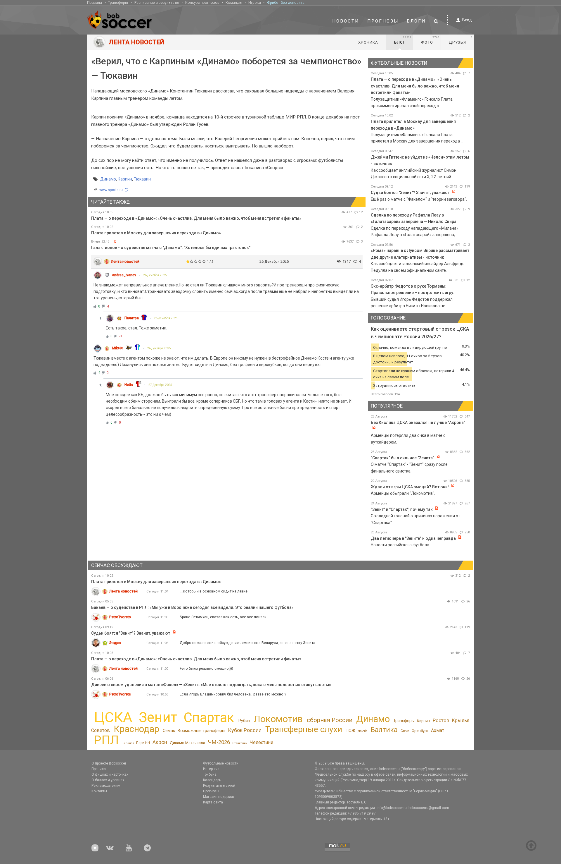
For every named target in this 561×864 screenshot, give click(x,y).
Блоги (416, 21)
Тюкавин (142, 179)
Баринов (128, 743)
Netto (128, 385)
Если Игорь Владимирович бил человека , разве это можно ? (233, 694)
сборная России (329, 720)
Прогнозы (383, 21)
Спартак (208, 717)
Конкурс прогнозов (202, 2)
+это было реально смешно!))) (206, 668)
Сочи (405, 731)
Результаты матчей (219, 786)
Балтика (384, 730)
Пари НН (143, 743)
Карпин (125, 179)
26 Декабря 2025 (155, 275)
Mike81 (118, 348)
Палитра (131, 318)
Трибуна (210, 774)
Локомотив (278, 718)
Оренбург (420, 731)
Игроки (254, 2)
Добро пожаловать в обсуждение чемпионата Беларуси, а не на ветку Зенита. (248, 642)
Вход (467, 20)
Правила (94, 2)
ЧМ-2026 (219, 742)
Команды (234, 2)
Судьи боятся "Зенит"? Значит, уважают (410, 192)
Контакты (99, 791)
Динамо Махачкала (187, 743)
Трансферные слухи (303, 729)
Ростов (441, 720)
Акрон (160, 742)
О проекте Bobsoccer (108, 763)
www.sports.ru (111, 190)
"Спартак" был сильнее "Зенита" (402, 458)
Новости (345, 21)
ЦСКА (113, 717)
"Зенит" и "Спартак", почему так (402, 509)
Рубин (244, 720)
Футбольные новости (220, 763)
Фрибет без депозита (285, 2)
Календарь (212, 780)
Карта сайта (213, 802)
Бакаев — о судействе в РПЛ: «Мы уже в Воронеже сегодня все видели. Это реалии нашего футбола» (192, 607)
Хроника (368, 42)
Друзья (460, 40)
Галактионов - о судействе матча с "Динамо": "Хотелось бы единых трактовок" (170, 247)
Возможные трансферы (201, 730)
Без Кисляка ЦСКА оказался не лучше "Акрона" (418, 422)
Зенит (158, 717)
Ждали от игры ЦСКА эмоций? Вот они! (410, 487)
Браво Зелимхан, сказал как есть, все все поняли (223, 617)
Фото (430, 40)
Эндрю (115, 642)
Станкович (239, 743)
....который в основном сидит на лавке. (214, 591)
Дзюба (363, 731)
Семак (169, 730)
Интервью (211, 769)
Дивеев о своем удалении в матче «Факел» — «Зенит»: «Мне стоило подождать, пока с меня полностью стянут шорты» (211, 684)
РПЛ (106, 740)
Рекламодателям (105, 786)
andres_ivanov (124, 275)
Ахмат (437, 730)
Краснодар (136, 729)
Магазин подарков (218, 797)
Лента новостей (125, 261)
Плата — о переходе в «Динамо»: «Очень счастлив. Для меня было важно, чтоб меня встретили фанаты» (196, 218)
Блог (403, 40)
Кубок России (245, 730)
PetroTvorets (120, 617)
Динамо (108, 179)
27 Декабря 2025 (160, 385)
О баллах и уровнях (107, 780)
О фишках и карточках (109, 774)
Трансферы (118, 2)
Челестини (261, 742)
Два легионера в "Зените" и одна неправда (414, 538)
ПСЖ (350, 730)
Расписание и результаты (156, 2)
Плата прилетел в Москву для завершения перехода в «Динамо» (156, 233)
